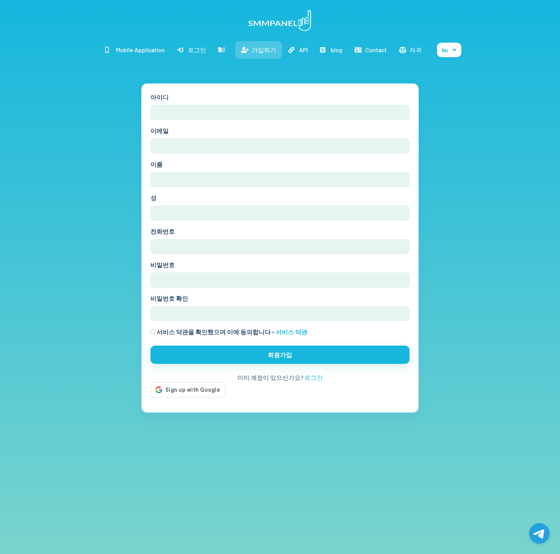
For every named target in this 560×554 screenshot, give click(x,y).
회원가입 (280, 354)
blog (336, 49)
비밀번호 (162, 264)
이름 (156, 164)
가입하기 (264, 49)
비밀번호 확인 (169, 298)
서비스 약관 (291, 331)
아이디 (159, 97)
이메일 (159, 130)
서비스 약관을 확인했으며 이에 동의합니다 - (231, 331)
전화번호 (162, 231)
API (303, 49)
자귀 (416, 49)
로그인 (197, 49)
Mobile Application (140, 49)
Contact (376, 49)
